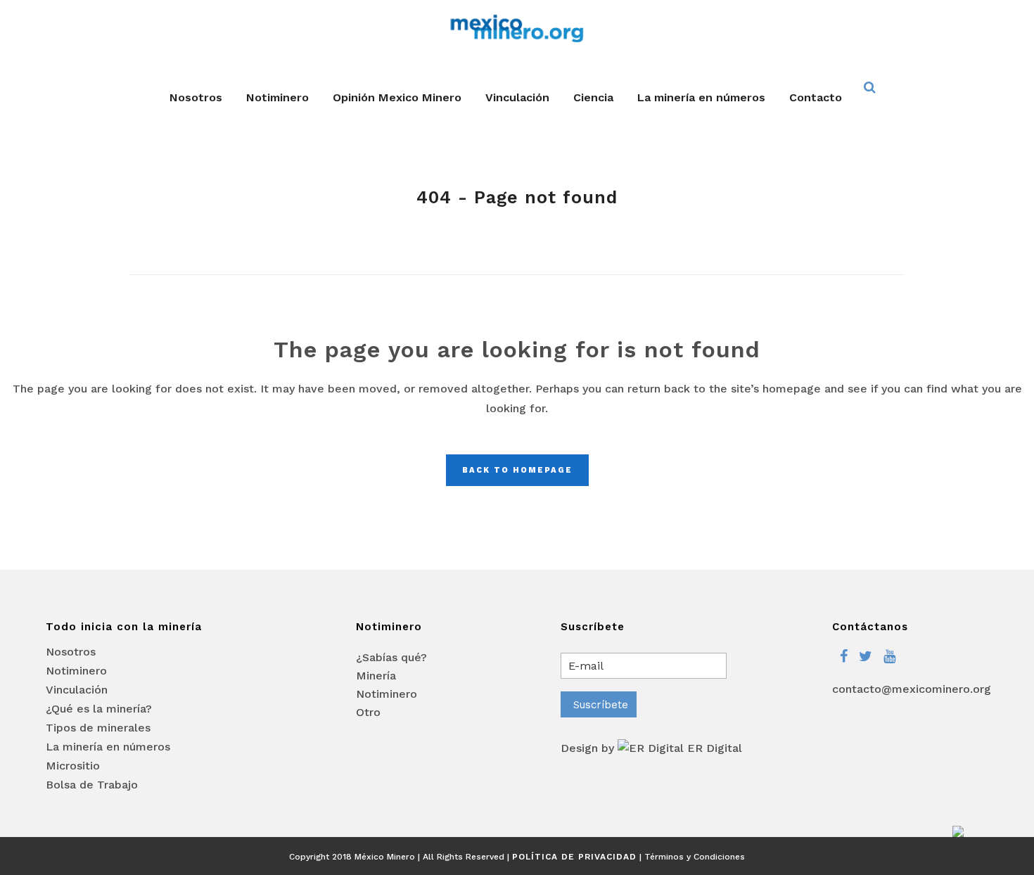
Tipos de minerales (98, 728)
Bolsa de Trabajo (92, 784)
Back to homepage (517, 470)
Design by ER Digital (651, 748)
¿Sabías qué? (391, 657)
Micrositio (73, 765)
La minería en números (108, 747)
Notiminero (76, 671)
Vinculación (77, 690)
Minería (376, 675)
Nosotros (71, 652)
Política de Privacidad (574, 857)
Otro (368, 712)
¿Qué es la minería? (99, 709)
